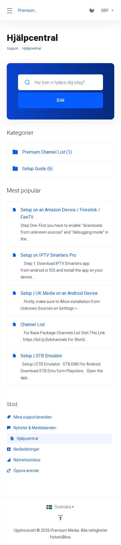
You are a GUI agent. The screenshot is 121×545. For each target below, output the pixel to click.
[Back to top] (60, 517)
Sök (60, 100)
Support (12, 48)
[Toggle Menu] (9, 10)
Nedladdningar (26, 449)
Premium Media (27, 10)
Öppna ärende (26, 470)
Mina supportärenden (32, 417)
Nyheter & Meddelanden (34, 428)
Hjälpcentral (27, 438)
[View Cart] (93, 10)
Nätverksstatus (27, 460)
